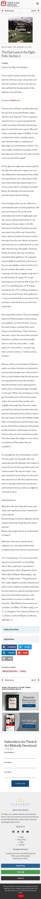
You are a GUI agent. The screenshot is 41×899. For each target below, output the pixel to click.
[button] (9, 647)
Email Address (9, 752)
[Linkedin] (23, 832)
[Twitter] (18, 832)
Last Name (8, 772)
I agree (21, 896)
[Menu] (37, 3)
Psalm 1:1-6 (15, 100)
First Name (8, 762)
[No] (38, 891)
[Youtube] (27, 832)
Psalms (23, 671)
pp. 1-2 (9, 619)
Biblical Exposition (10, 671)
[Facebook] (13, 832)
